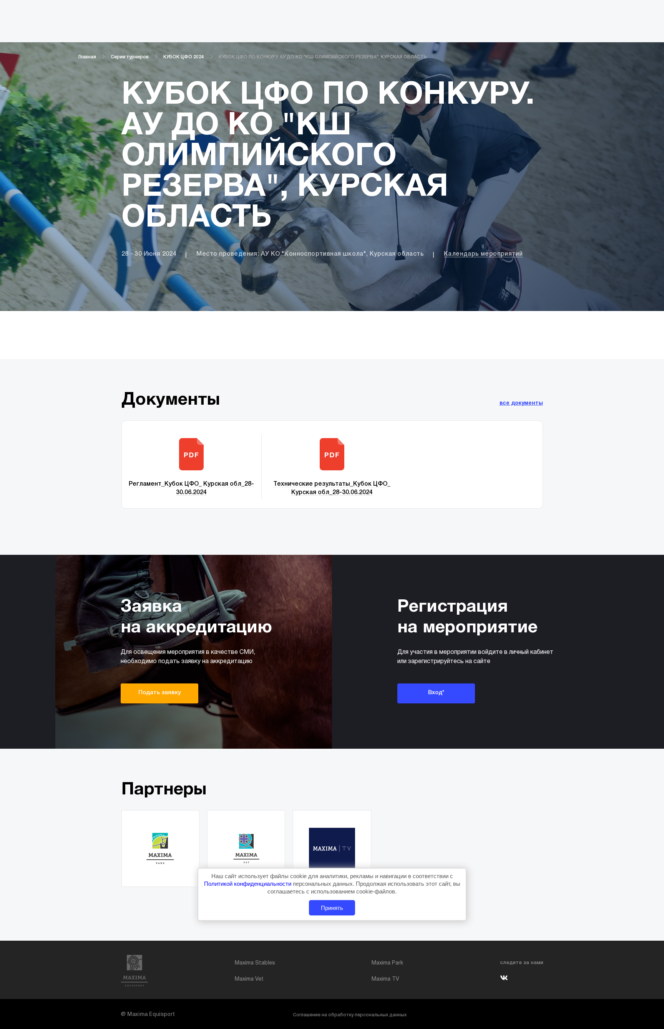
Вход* (436, 692)
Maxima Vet (249, 979)
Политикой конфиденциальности (248, 883)
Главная (87, 57)
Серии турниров (130, 57)
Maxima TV (385, 979)
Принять (332, 908)
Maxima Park (387, 963)
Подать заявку (159, 692)
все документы (521, 403)
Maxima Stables (255, 963)
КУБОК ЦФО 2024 (183, 57)
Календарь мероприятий (483, 254)
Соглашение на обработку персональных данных (350, 1015)
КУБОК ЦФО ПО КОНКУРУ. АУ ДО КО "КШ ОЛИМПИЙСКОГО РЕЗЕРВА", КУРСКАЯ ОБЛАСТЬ (323, 57)
